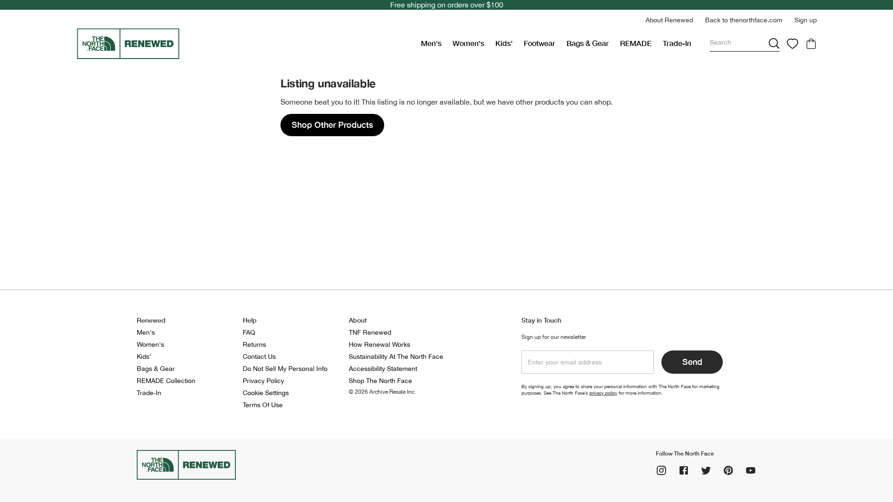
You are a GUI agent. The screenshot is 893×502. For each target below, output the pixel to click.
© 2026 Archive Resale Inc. (382, 392)
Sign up (805, 20)
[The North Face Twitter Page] (706, 470)
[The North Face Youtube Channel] (750, 470)
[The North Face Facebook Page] (683, 470)
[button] (669, 20)
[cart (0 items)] (811, 43)
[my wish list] (792, 43)
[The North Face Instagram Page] (661, 470)
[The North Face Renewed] (244, 43)
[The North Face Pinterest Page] (728, 470)
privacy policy (603, 393)
